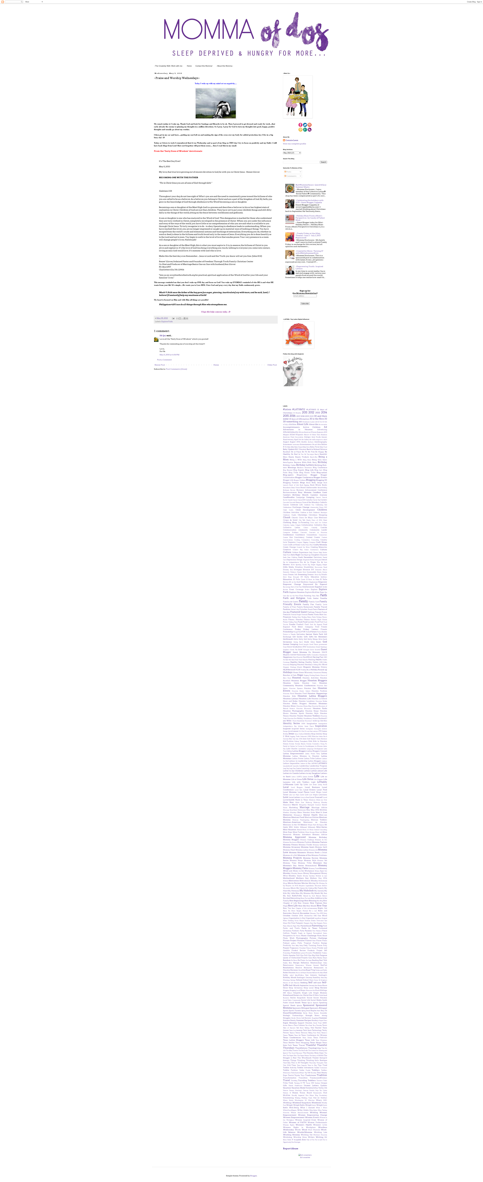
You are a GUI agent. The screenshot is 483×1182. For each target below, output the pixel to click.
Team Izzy (292, 1030)
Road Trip (310, 970)
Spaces (310, 1003)
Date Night (295, 555)
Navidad (286, 898)
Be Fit (304, 452)
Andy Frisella (316, 437)
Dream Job (292, 574)
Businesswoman (290, 492)
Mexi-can (323, 815)
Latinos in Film (305, 763)
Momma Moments (297, 852)
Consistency (299, 537)
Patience (319, 931)
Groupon (306, 650)
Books (324, 485)
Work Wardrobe (314, 1130)
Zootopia (297, 1142)
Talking (307, 1028)
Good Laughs (304, 644)
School (299, 980)
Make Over (299, 802)
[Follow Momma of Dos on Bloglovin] (293, 386)
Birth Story (312, 462)
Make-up (309, 802)
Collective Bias (320, 525)
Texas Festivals (320, 1038)
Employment (313, 582)
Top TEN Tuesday (310, 1073)
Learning (305, 768)
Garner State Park (314, 634)
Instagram (309, 729)
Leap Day (286, 768)
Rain (315, 958)
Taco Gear (308, 1025)
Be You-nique (309, 454)
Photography (302, 938)
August (286, 442)
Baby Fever (315, 447)
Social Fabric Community (292, 1000)
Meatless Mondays (290, 812)
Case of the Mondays (311, 502)
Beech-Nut (313, 457)
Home (189, 66)
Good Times (313, 644)
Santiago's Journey (304, 977)
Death (300, 557)
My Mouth (315, 893)
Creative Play (298, 550)
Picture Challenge (318, 938)
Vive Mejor (310, 1095)
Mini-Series (321, 827)
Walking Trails (306, 1098)
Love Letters (294, 797)
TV (304, 1083)
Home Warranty (306, 672)
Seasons (297, 983)
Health (319, 660)
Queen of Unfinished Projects (295, 958)
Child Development (305, 510)
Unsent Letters (311, 1085)
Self (310, 982)
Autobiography (320, 442)
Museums (286, 888)
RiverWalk (302, 970)
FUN (303, 632)
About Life (302, 424)
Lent (325, 768)
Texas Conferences (292, 1038)
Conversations (288, 540)
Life (316, 776)
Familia (323, 598)
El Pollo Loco (299, 579)
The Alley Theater (292, 1050)
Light (313, 782)
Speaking (323, 1003)
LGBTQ (299, 777)
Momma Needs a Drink (317, 852)
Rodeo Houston (289, 973)
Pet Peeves (296, 936)
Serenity (312, 985)
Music (293, 888)
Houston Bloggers (317, 680)
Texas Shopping (302, 1043)
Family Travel (320, 607)
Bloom (308, 483)
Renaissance (288, 965)
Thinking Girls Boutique (316, 1060)
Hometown (317, 672)
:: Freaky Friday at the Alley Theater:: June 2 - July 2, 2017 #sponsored (308, 235)
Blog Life (309, 470)
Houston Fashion (319, 691)
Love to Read (305, 797)
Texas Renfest (289, 1043)
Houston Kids (289, 696)
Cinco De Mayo (306, 518)
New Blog (320, 901)
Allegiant (286, 435)
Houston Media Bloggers (295, 703)
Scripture (324, 980)
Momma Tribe (304, 863)
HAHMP (293, 655)
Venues (285, 1090)
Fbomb (310, 609)
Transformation (289, 1078)
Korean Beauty (300, 744)
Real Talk (323, 960)
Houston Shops (312, 711)
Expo (322, 592)
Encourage (287, 587)
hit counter (305, 1157)
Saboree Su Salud (318, 973)
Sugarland (315, 1018)
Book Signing (304, 485)
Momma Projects (292, 858)
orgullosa (318, 918)
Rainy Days (322, 958)
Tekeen (297, 1033)
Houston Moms (289, 706)
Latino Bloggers (314, 761)
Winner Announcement (299, 1112)
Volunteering (288, 1098)
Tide (325, 1063)
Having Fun (318, 657)
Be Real (294, 454)
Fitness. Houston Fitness (299, 619)
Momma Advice (319, 834)
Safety (285, 975)
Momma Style (310, 860)
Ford (307, 624)
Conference (288, 535)
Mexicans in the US (291, 825)
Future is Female (289, 634)
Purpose (323, 955)
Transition (303, 1078)
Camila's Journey (318, 495)
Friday (298, 629)
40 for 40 (321, 422)
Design (299, 560)
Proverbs (309, 953)
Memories (287, 815)
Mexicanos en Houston (315, 822)
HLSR (298, 670)
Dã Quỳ (163, 336)
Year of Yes (310, 1140)
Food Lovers (308, 622)
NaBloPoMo (297, 896)
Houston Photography (293, 711)
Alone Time (316, 435)
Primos (308, 948)
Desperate (306, 560)
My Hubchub (307, 890)
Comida (323, 527)
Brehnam (286, 490)
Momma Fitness (290, 845)
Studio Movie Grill (297, 1018)
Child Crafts (288, 510)
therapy (286, 1060)
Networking (295, 898)
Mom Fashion (299, 832)
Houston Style (312, 713)
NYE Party (323, 913)
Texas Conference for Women (314, 1035)
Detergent (317, 560)
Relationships (316, 963)
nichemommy (312, 908)
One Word (322, 916)
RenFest (323, 965)
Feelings (311, 612)
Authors (311, 442)
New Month (311, 906)
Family (303, 601)
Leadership (304, 766)
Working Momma (291, 1135)
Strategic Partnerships (293, 1015)
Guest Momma (300, 652)
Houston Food (301, 693)
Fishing (318, 617)
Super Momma (290, 1023)
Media (313, 812)
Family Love (321, 604)
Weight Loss (310, 1105)
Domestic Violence (289, 572)
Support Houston (305, 1023)
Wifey (300, 1110)
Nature (324, 896)
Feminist (286, 614)
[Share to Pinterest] (187, 318)
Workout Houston (320, 1135)
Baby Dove (306, 447)
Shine (285, 988)
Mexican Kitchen (312, 817)
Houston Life (305, 699)
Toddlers (316, 1070)
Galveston (300, 634)
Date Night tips (306, 555)
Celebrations (287, 507)
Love (285, 797)
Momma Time (289, 863)
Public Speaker (289, 955)
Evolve (307, 589)
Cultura (323, 550)
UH (312, 1083)
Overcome (320, 920)
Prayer (286, 948)
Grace (289, 647)
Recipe (296, 963)
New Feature (316, 903)
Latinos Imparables (291, 763)
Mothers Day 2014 (318, 878)
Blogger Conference (304, 477)
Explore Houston (297, 592)
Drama (285, 574)
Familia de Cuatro (290, 602)
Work (304, 1130)
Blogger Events (320, 477)
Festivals (304, 614)
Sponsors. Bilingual (318, 1008)
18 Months (297, 413)
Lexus (294, 777)
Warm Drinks (288, 1100)
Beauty (291, 457)
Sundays (315, 1020)
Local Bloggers (297, 787)
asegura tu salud (321, 439)
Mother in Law (321, 876)
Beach (317, 454)
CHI (325, 507)
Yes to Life (318, 1140)
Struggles (287, 1018)
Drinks (324, 574)
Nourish (296, 913)
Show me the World (313, 990)
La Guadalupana (308, 746)
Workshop (287, 1137)
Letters (307, 771)
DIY (312, 570)
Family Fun (308, 604)
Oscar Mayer (299, 920)
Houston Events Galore (301, 691)
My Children (309, 888)
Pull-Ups (300, 955)
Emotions (305, 582)
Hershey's (309, 664)
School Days (308, 980)
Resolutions (288, 968)
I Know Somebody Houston (301, 721)
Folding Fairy (292, 622)
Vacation (287, 1088)
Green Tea (293, 650)
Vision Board (306, 1093)
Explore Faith (167, 322)
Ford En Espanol (316, 624)
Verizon (305, 1090)
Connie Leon (292, 140)
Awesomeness (306, 444)
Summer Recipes (303, 1020)
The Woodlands (304, 1058)
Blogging (310, 480)
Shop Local (309, 988)
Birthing (318, 465)
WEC (325, 1100)
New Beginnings (296, 901)
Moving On (313, 883)
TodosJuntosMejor (297, 1073)
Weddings (287, 1103)
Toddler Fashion (290, 1070)
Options (285, 918)
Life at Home (296, 779)
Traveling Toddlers (307, 1080)
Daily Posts (286, 555)
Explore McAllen (312, 592)
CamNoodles (289, 497)
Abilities (292, 424)
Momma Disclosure (290, 842)
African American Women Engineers (311, 432)
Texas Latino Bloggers (293, 1040)
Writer (304, 1137)
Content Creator (313, 537)
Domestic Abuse (321, 570)
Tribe (285, 1083)
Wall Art (316, 1098)
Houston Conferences (305, 685)
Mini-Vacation (289, 830)
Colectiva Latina (288, 525)
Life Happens (318, 779)
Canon (295, 500)
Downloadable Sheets (314, 572)
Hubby (300, 718)
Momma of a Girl (290, 855)
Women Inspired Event (305, 1120)
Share (324, 985)
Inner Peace (309, 726)
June (304, 739)
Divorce (306, 570)
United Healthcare (295, 1085)
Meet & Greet (321, 812)
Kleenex (285, 744)
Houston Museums (303, 708)
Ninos (285, 911)
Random (287, 960)
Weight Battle (299, 1105)
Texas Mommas (321, 1040)
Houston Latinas (290, 699)
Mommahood (310, 866)
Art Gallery (305, 439)
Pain (293, 923)
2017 (298, 416)
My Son (323, 893)
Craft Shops (321, 542)
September (304, 985)
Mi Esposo (320, 825)
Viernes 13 (287, 1093)
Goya (285, 647)
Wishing (314, 1112)
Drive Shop (287, 577)
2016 (293, 416)
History (324, 667)
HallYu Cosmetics (312, 655)
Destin (312, 560)
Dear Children (292, 557)
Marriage (305, 807)
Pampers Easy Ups (310, 923)
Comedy (314, 527)
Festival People (296, 614)
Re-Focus (301, 960)
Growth (317, 650)
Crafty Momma (320, 545)
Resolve (298, 968)
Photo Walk (288, 938)
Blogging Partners (291, 483)
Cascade (286, 502)
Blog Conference (320, 467)
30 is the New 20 (318, 419)
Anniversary (288, 439)
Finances (287, 617)
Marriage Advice (319, 807)
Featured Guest (298, 612)
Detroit (324, 560)
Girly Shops (313, 639)
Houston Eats (310, 688)
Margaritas (303, 805)
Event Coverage (296, 589)
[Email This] (177, 318)
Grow (312, 650)
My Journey (319, 891)
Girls (296, 639)
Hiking (315, 664)
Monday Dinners (297, 873)
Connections (312, 535)
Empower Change (292, 584)
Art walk (312, 439)
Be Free (311, 452)
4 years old (313, 422)
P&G (289, 923)
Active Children (312, 427)
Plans (324, 940)
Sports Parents (295, 1011)
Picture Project (290, 940)
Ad (325, 427)
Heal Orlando (303, 660)
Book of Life (294, 485)
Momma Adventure (302, 834)
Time (293, 1065)
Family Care (314, 602)
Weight (289, 1105)
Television (304, 1033)
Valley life (322, 1088)
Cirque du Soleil (290, 520)
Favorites (303, 609)
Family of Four (289, 607)
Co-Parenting (303, 522)
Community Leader (318, 530)
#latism (287, 409)
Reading (315, 960)
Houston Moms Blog (303, 706)
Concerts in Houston (318, 532)
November (305, 913)
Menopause (298, 815)
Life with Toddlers (300, 782)
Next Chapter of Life (299, 908)
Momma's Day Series (293, 866)
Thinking (301, 1060)
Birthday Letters (305, 465)
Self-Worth (294, 985)
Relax (325, 963)
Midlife (296, 827)
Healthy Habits (311, 662)
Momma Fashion (304, 842)
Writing (319, 1137)
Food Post (319, 622)
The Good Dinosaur (295, 1053)
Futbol (308, 632)
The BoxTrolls (303, 1050)
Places (319, 940)
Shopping (286, 990)
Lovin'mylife (288, 800)
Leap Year (292, 768)
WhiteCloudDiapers (290, 1110)
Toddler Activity (289, 1068)
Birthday (322, 462)
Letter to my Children (293, 771)
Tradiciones (310, 1075)
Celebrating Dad (321, 505)
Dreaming (302, 574)
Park (325, 926)
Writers (311, 1137)
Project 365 (322, 950)
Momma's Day (320, 863)
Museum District (321, 886)
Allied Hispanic (296, 435)
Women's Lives (320, 1125)
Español (318, 587)
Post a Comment (164, 360)
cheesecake (314, 507)
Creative (287, 550)
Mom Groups (310, 832)
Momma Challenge (307, 840)
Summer (323, 1018)
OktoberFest (308, 916)
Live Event (313, 784)
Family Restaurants (305, 607)
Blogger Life (288, 480)
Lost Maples (313, 795)
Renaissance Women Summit (307, 965)
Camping (310, 497)
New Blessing (310, 901)
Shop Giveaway (296, 988)
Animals (324, 437)
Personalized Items (320, 933)
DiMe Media (288, 567)
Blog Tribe (293, 473)
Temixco (324, 1033)
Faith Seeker (313, 598)
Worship (297, 1137)
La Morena (319, 746)
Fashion (286, 609)
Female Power (321, 612)
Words (298, 1130)
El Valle (323, 579)
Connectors (323, 535)
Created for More (303, 547)
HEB (321, 662)
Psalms (324, 953)
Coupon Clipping (302, 542)
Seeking (303, 983)
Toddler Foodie (304, 1070)
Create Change (289, 547)
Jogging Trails (295, 736)
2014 (324, 412)
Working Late (320, 1132)
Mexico (303, 825)
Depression (291, 560)
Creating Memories (319, 547)
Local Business (312, 787)
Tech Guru (307, 1030)
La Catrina (291, 746)
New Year (322, 905)
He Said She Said (288, 660)
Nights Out (322, 908)
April (296, 439)
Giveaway (287, 642)
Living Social (322, 784)
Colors (306, 527)
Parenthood (306, 926)
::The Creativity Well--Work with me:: (168, 66)
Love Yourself (316, 797)
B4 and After (316, 444)
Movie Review (294, 883)
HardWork (307, 657)
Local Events (309, 790)
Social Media (316, 1000)
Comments (291, 176)
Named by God (309, 896)
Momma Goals (307, 847)
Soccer (309, 998)
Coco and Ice (315, 522)
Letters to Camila (291, 773)
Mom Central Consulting (318, 830)
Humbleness (307, 718)
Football (300, 624)
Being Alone (307, 460)
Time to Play (312, 1065)
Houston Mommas (318, 703)
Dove (304, 572)
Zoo (292, 1142)
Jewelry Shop (309, 734)
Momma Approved (294, 837)
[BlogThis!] (180, 318)
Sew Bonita (318, 985)
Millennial (303, 827)
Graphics (286, 650)
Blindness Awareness (304, 467)
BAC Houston (300, 449)
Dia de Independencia (291, 562)
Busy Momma (304, 492)
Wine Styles (313, 1110)
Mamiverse (287, 805)
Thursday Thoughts (316, 1063)
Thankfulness (301, 1048)
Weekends (316, 1103)
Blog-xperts (288, 475)
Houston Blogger (299, 681)
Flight (319, 619)
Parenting (317, 925)
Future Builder (322, 632)
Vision (295, 1093)
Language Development (315, 749)
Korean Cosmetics (313, 744)
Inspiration (321, 726)
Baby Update (288, 449)
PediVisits (286, 933)
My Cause (300, 888)
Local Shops (315, 792)
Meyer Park (312, 825)
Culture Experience (300, 552)
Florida (324, 619)
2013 (317, 412)
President (302, 948)
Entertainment (308, 587)
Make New (288, 802)
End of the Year (296, 587)
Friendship (288, 632)
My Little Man (293, 893)
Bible (304, 462)
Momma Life (313, 850)
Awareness (287, 444)
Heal (296, 660)
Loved (325, 797)
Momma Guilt (321, 847)
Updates (323, 1085)
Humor (315, 718)
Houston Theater (296, 716)
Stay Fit (324, 1011)
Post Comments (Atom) (176, 369)
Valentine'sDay (312, 1088)
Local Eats (298, 790)
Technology (317, 1030)
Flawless (313, 619)
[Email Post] (173, 318)
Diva (291, 570)
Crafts (285, 545)
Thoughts (304, 1063)
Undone (317, 1083)
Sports (285, 1011)
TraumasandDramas (318, 1078)
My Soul (287, 896)
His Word (322, 664)
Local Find (322, 790)
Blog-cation (322, 472)
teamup (299, 1030)
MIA (291, 827)
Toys (303, 1075)
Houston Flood (288, 693)
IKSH (303, 723)
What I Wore (321, 1108)
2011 (304, 412)
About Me (313, 424)
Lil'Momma (288, 784)
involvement (293, 731)
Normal (305, 911)
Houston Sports (297, 713)
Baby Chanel (298, 447)
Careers (324, 500)
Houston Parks (320, 708)
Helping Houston (297, 664)
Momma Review (310, 858)
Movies (304, 883)
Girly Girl (303, 639)
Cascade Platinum (295, 502)
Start (318, 1011)
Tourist (291, 1075)
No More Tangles (294, 911)
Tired (325, 1065)
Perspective (288, 936)
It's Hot (301, 731)
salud (291, 975)
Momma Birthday (318, 837)
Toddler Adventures (305, 1068)
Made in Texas (301, 800)
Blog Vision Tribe (307, 473)
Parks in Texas (309, 928)
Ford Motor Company (302, 627)
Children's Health (289, 515)
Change (305, 507)
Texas (290, 1035)
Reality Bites (287, 963)
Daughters (315, 555)
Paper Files (296, 926)
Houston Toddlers (312, 716)
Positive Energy (320, 943)
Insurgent (317, 729)
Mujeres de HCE (292, 886)
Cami (324, 492)
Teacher (318, 1028)
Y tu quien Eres (299, 1140)
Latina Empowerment (293, 754)
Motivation (294, 881)
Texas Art (297, 1035)
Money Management (312, 873)
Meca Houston (303, 812)
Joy (290, 739)
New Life (293, 905)
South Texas (301, 1003)
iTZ (319, 731)
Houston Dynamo (296, 688)
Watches (311, 1100)
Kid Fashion (288, 741)
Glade (306, 642)
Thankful (311, 1045)
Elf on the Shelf (294, 582)
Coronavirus (305, 540)
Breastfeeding (322, 487)
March (295, 805)
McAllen (323, 810)
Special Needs (289, 1005)
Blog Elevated (287, 470)
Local (286, 787)
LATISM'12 (322, 763)
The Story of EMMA (316, 1055)
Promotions (296, 953)
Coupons (312, 542)
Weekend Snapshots (301, 1103)
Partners (295, 931)
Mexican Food (297, 817)
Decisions (318, 557)
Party (302, 931)
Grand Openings (321, 647)
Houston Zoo (292, 718)
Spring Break (305, 1011)
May (308, 810)
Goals (318, 642)
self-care (317, 983)
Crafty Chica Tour (307, 545)
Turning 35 (298, 1083)
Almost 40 (307, 435)
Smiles (293, 998)
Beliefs (325, 460)
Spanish (315, 1003)
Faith (323, 595)
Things (293, 1060)
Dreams (310, 574)
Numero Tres (315, 913)
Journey (285, 739)
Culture (287, 552)
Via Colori (323, 1090)
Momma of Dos (304, 855)
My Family (319, 888)
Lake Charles (291, 749)
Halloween (301, 655)
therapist (323, 1058)
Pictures (301, 940)
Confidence (300, 535)
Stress (317, 1015)
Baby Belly (290, 447)
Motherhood (289, 878)
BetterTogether (288, 462)
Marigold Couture (314, 805)
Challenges (297, 507)
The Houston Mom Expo (313, 1053)
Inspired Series (298, 729)
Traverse (319, 1080)
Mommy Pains (300, 868)
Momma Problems (319, 855)
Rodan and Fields (321, 970)
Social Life (305, 1000)
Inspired (287, 729)
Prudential (317, 953)
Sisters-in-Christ (301, 995)
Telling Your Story (314, 1033)
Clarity (308, 520)
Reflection (305, 963)
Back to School (313, 449)
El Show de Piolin (312, 579)
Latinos (324, 761)
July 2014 (299, 739)
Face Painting (305, 596)
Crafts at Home (294, 545)
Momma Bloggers (291, 840)
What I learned (307, 1108)
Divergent (298, 570)
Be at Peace (296, 452)
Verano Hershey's (295, 1090)
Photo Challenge (308, 936)
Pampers (299, 923)
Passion (308, 931)
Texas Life (310, 1040)
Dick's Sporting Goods (299, 565)
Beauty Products (302, 457)
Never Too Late (306, 898)
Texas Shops (315, 1043)
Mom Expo (287, 832)
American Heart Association (293, 437)
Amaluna (324, 435)
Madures (312, 800)
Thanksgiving (314, 1048)
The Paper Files (291, 1055)
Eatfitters (324, 577)
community (303, 530)
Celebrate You (309, 505)
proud (303, 953)
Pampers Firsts (322, 923)
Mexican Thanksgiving (300, 820)
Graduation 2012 (299, 647)
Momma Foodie (305, 845)
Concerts (303, 532)
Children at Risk (306, 512)
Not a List (313, 911)
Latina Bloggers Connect (317, 751)
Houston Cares (291, 683)
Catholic (323, 502)
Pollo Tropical (304, 943)
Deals (285, 557)
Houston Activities (311, 678)
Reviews (294, 970)
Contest (324, 537)
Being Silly (316, 460)
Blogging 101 (321, 480)
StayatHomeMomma (292, 1013)
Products (311, 950)
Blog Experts (298, 470)
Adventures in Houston (298, 429)
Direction (299, 567)
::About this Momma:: (224, 66)
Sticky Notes (308, 1013)
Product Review (299, 950)
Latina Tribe (309, 758)
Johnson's (303, 736)
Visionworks (317, 1093)
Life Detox (307, 779)
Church (295, 518)
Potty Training (310, 945)
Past (313, 931)
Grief (300, 650)
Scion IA (317, 980)
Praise (319, 945)
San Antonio (311, 975)
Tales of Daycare (289, 1028)
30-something (290, 421)
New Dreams (303, 903)
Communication (289, 530)
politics (293, 943)
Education (287, 579)
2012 (311, 412)
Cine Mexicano (320, 518)
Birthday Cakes (289, 465)
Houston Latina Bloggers (312, 696)
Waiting (297, 1098)
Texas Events (307, 1038)
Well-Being (294, 1108)
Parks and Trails (291, 928)
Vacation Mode (298, 1088)
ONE (315, 916)
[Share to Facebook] (184, 318)
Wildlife (306, 1110)
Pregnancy (294, 948)
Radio (310, 958)
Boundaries (287, 487)
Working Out (306, 1135)
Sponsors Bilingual (300, 1008)
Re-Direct (294, 960)
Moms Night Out (321, 871)
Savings (293, 980)
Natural (318, 896)
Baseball (286, 452)
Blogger (314, 475)
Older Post (272, 365)
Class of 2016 (317, 520)
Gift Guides (297, 637)
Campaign (300, 497)
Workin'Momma (304, 1132)
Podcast (286, 943)
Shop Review (321, 988)
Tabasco (290, 1025)
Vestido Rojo (314, 1090)
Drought (296, 577)
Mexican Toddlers (319, 820)
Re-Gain (309, 960)
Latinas (318, 758)
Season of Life (288, 983)
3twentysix (306, 422)
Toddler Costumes (320, 1068)
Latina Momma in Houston (305, 756)
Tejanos (292, 1033)
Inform (300, 726)
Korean (291, 744)
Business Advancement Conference (311, 490)
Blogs (302, 483)
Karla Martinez (322, 739)
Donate (299, 572)
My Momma (305, 893)
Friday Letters (310, 629)
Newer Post (160, 365)
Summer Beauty (289, 1020)
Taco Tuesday (317, 1025)
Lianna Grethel (308, 777)
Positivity (287, 945)
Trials (325, 1080)
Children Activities (291, 512)
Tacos (324, 1025)
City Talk (302, 520)
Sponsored (308, 1005)
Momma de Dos (321, 840)
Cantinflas (309, 500)
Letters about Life (319, 771)
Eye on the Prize (293, 596)
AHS (325, 432)
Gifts (306, 637)
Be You (301, 454)
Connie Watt (288, 537)
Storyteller (323, 1013)
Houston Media (321, 701)
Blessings (292, 467)
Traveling (294, 1080)
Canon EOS (301, 500)
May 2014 (315, 810)
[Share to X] (182, 318)
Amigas (307, 437)
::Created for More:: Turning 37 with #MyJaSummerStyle (309, 252)
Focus (285, 622)
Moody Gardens (309, 876)
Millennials (311, 827)
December (308, 557)
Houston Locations (307, 701)
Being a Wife (296, 460)
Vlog (316, 1095)
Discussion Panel (321, 567)
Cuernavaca (314, 550)
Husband (322, 718)
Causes (286, 505)
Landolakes (302, 749)
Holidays (287, 672)
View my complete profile (294, 144)
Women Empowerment (294, 1117)
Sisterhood (288, 995)
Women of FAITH (298, 1122)
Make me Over (321, 800)
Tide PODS (287, 1065)
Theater (315, 1058)
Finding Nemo (306, 617)
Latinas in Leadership (298, 761)
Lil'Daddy (322, 782)
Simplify (297, 993)
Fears (315, 609)
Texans (285, 1035)
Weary (319, 1100)
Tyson (308, 1083)
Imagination (312, 723)
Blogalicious (302, 475)
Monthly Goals (295, 876)
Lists (306, 784)
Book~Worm (315, 485)
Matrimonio (302, 810)
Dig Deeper (311, 565)
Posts (288, 172)
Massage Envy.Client (290, 810)
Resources (308, 968)
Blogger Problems (300, 480)
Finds (314, 617)
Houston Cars (309, 683)
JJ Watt (286, 736)
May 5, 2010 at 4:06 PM (169, 355)
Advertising (322, 430)
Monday (287, 873)
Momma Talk (322, 860)
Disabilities (309, 567)
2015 (286, 416)
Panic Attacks (287, 926)
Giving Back (298, 642)
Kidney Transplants (301, 741)
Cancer (318, 497)
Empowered (308, 584)
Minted (299, 830)
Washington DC (301, 1100)
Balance (323, 449)
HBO (325, 657)
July (294, 739)
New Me (302, 906)
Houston (296, 677)
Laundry (296, 766)
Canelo (290, 500)
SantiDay (316, 977)
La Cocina (299, 746)
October (286, 916)
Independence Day (290, 726)
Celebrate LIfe (296, 505)
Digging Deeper (321, 565)
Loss (302, 795)
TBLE (312, 1028)
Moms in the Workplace (303, 871)
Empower (322, 582)
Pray (325, 945)
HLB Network (289, 670)
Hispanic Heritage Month (292, 667)
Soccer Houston (320, 998)
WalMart (324, 1098)
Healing (311, 660)
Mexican (287, 817)
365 (300, 422)
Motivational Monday (308, 881)
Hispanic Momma (311, 667)
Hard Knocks (297, 657)
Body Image (317, 483)
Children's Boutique (320, 512)
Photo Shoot (322, 936)
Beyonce (297, 462)
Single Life (307, 993)
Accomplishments (291, 427)
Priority (314, 948)
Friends (324, 629)
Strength (309, 1015)
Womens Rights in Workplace (299, 1127)
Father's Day (295, 609)
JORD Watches (313, 736)
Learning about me (316, 768)
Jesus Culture (299, 734)
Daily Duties (323, 552)
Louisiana (323, 795)
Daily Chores (313, 552)
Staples (314, 1011)
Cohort (324, 522)
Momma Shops (296, 860)
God (325, 641)
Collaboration (307, 525)
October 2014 (297, 916)
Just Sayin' (311, 739)
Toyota (297, 1075)
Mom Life (318, 832)
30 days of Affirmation (299, 419)
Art (300, 439)
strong (324, 1015)
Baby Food (323, 447)
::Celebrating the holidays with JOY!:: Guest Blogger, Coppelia (310, 201)
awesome (296, 444)
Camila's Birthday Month (296, 495)
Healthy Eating (297, 662)
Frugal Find (297, 632)
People (294, 933)
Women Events (312, 1117)
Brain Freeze (295, 487)
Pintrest (308, 940)
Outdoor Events (310, 920)
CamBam (317, 492)
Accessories (323, 424)
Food (300, 622)
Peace (324, 931)
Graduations (311, 647)
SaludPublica (299, 975)
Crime (306, 550)
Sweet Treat (317, 1023)
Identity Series (291, 723)
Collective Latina (291, 527)
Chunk (286, 517)
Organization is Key (297, 918)
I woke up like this (319, 721)
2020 (311, 416)
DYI (301, 577)
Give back (322, 639)
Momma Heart (289, 850)
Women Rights (288, 1125)
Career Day (316, 500)
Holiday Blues (305, 670)
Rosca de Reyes (301, 973)
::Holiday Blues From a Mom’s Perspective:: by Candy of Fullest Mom (310, 218)
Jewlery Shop (321, 734)
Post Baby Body (297, 945)
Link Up (298, 784)
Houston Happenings (317, 693)
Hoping (306, 675)
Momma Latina (302, 850)
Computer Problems (290, 532)
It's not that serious (311, 731)
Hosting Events (314, 675)
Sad (325, 973)
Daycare (323, 555)
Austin (304, 442)
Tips (320, 1065)
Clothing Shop (290, 522)
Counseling (315, 540)
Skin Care (319, 995)
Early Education (312, 577)
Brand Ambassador (308, 487)
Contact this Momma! (203, 66)
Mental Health (310, 815)
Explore (314, 589)
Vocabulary (323, 1095)
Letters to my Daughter (309, 773)
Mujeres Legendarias (306, 886)
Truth (291, 1083)
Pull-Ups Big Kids (311, 955)
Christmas (302, 515)
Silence (289, 993)
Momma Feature (319, 842)
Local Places (303, 792)
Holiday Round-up (319, 670)
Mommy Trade (314, 868)
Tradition (322, 1075)
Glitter (312, 642)
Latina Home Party (312, 754)
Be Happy (319, 452)
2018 (303, 416)
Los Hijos (296, 795)
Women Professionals (317, 1122)
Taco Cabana (299, 1025)
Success (308, 1018)
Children (322, 509)
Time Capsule (302, 1065)
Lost (306, 795)
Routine (309, 973)
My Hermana (293, 891)
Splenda (299, 1005)
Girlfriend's (288, 639)
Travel (286, 1080)
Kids (310, 741)
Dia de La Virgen (308, 562)
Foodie (292, 624)
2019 (307, 416)
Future (314, 632)
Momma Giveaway (291, 847)
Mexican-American (292, 822)
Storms (316, 1013)
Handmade (323, 655)
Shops (303, 990)
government (323, 644)
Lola (290, 795)
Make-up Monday (320, 802)
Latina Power (297, 758)
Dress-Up (318, 574)
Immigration (322, 723)
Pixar (314, 940)
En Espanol (321, 584)
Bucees (292, 490)
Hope (300, 675)
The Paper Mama (303, 1055)
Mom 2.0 (305, 830)
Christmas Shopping (318, 515)
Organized (310, 918)
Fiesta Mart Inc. (320, 614)
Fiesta (310, 614)
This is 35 (295, 1063)
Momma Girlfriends (320, 845)
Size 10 (312, 995)
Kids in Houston (320, 741)
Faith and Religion (294, 598)
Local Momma (290, 792)
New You (287, 908)
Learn (298, 768)
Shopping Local (295, 990)
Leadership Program (318, 766)
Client (325, 520)
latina (289, 751)
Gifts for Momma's (318, 637)
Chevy (321, 507)
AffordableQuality (290, 432)
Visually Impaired (298, 1095)
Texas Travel (299, 1045)
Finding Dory (296, 617)
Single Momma (320, 993)
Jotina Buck (323, 736)
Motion (285, 881)
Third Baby (287, 1063)
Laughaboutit (287, 766)
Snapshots (301, 998)
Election (286, 582)
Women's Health (304, 1125)
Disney (286, 570)
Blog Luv (318, 470)
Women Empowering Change (312, 1115)
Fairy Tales (315, 596)
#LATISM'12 (298, 409)
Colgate (298, 525)
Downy (324, 572)
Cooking (297, 540)
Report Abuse (290, 1148)
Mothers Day (302, 878)
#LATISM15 (311, 410)
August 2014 (295, 442)
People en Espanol (305, 933)
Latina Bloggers (299, 751)
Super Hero (323, 1020)
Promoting (286, 953)
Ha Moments (314, 652)
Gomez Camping (290, 644)
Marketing (293, 807)
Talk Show (300, 1028)
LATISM (314, 763)
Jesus (291, 733)
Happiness (287, 657)
